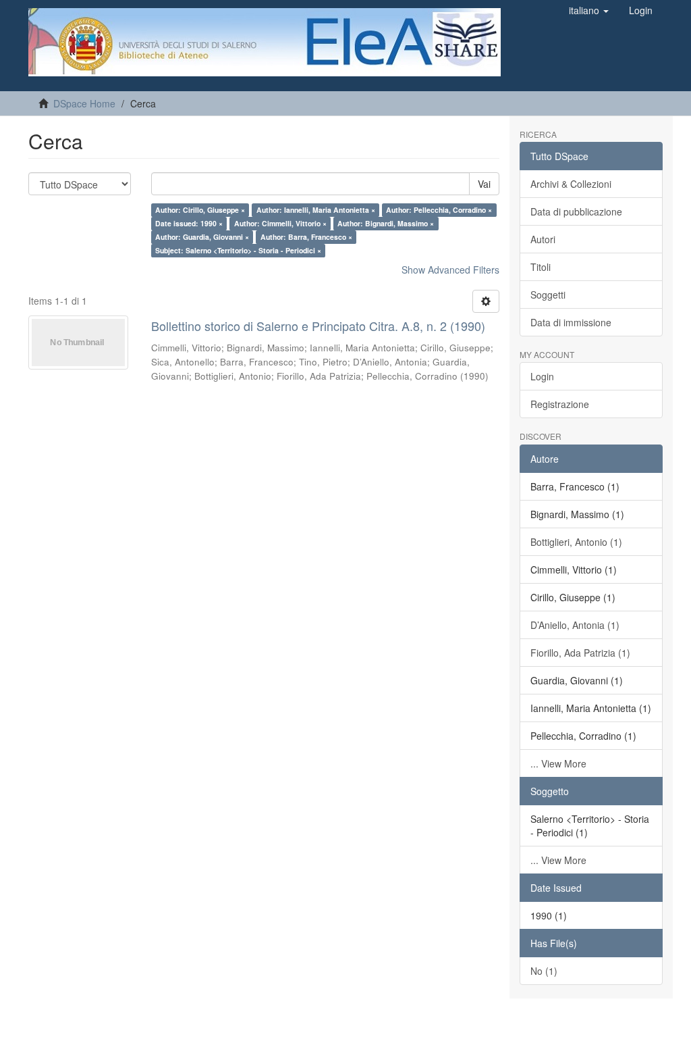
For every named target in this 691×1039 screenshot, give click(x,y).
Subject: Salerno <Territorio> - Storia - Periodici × (238, 250)
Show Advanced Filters (450, 269)
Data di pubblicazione (576, 211)
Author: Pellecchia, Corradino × (439, 210)
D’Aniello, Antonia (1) (574, 625)
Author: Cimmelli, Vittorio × (280, 223)
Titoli (540, 267)
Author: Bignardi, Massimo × (385, 223)
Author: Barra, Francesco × (306, 237)
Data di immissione (570, 322)
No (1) (543, 971)
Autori (542, 239)
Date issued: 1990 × (189, 223)
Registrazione (559, 404)
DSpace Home (84, 103)
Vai (484, 184)
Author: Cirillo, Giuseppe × (200, 210)
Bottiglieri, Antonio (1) (576, 542)
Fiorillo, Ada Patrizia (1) (580, 652)
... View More (558, 763)
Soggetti (547, 294)
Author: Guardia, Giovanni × (202, 237)
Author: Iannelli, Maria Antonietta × (315, 210)
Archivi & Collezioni (570, 184)
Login (542, 376)
